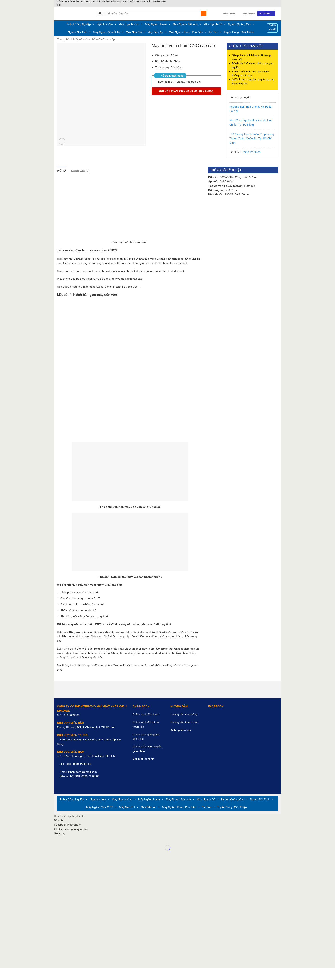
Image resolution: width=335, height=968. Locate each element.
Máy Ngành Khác (179, 32)
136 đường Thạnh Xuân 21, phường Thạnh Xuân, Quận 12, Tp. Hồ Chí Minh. (251, 138)
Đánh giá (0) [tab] (80, 170)
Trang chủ (63, 39)
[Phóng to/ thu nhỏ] (67, 839)
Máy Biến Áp (155, 32)
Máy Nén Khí (134, 32)
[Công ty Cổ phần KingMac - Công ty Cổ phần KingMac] (74, 13)
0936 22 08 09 (252, 152)
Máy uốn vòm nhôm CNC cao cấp (94, 39)
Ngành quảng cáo (239, 24)
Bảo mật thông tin (143, 758)
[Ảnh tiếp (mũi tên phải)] (67, 854)
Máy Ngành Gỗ (213, 24)
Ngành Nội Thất (77, 32)
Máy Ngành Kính (129, 24)
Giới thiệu (247, 32)
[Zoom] (62, 141)
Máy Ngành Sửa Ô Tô (106, 32)
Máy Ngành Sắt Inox (185, 24)
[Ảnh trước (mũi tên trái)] (57, 854)
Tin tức (213, 32)
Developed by (69, 816)
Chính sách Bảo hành (146, 714)
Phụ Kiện (197, 32)
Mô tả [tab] (61, 170)
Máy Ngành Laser (156, 24)
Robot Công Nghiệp (78, 24)
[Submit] (203, 13)
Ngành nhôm (105, 24)
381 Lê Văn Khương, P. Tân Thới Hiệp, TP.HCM (86, 756)
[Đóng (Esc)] (57, 839)
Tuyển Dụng (231, 32)
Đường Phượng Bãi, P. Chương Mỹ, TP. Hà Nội (85, 727)
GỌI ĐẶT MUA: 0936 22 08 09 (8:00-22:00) (186, 90)
